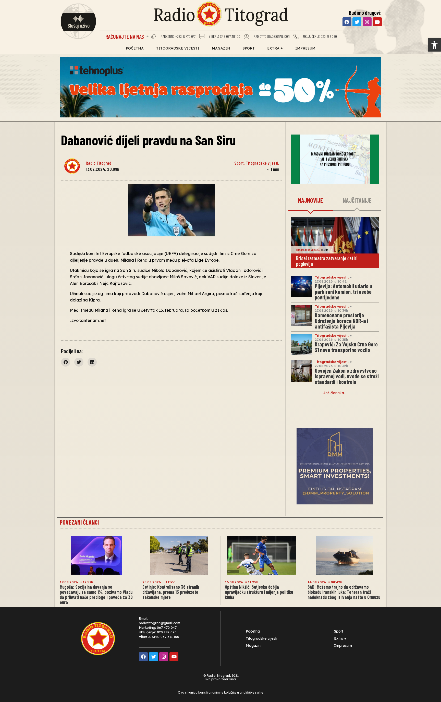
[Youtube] (377, 21)
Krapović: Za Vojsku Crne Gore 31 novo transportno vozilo (346, 347)
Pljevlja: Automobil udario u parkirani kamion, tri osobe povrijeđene (343, 291)
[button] (434, 45)
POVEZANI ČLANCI (79, 522)
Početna (135, 48)
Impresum (305, 48)
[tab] (310, 200)
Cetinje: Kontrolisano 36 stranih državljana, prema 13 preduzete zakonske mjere (170, 592)
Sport (249, 48)
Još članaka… (334, 393)
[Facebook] (346, 21)
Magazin (221, 48)
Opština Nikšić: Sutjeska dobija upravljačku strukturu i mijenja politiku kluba (259, 592)
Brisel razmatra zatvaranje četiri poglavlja (327, 261)
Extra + (275, 48)
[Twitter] (356, 21)
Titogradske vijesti (177, 48)
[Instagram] (367, 21)
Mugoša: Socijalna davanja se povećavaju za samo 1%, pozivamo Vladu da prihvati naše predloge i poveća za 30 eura (96, 594)
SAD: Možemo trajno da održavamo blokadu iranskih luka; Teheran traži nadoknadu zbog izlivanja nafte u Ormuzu (344, 592)
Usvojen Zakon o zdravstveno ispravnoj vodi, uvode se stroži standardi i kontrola (347, 376)
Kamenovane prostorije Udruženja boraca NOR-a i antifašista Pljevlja (341, 321)
